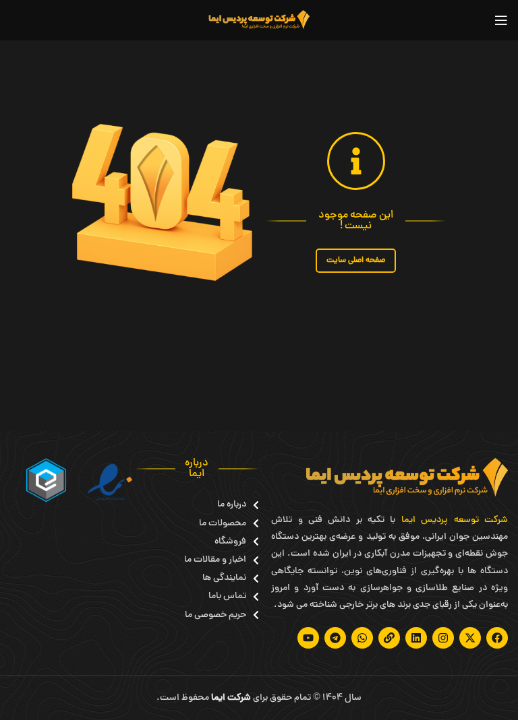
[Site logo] (259, 21)
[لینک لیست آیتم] (221, 504)
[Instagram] (443, 638)
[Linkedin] (416, 638)
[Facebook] (497, 638)
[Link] (389, 638)
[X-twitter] (470, 638)
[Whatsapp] (362, 638)
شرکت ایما (231, 698)
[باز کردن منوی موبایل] (501, 20)
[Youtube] (308, 638)
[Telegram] (335, 638)
